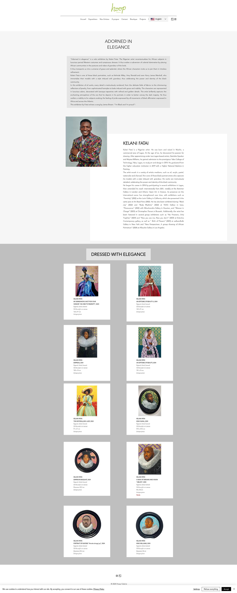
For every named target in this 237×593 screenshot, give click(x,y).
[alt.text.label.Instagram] (175, 19)
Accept (226, 589)
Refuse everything (211, 589)
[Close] (234, 589)
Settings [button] (196, 589)
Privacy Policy (98, 589)
